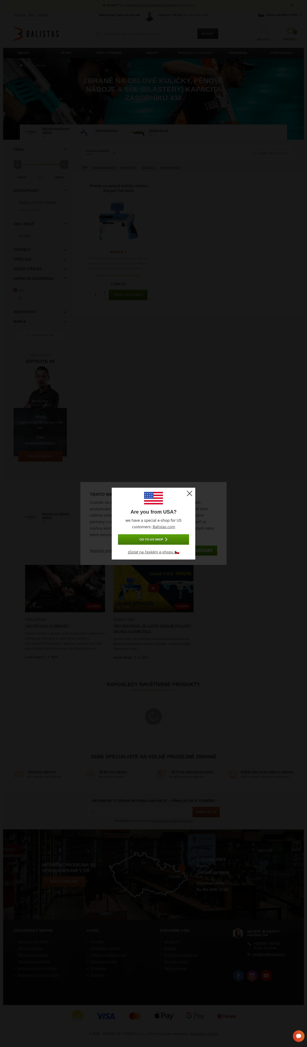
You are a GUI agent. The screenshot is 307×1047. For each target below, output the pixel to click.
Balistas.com (164, 526)
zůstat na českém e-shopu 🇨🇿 (153, 552)
